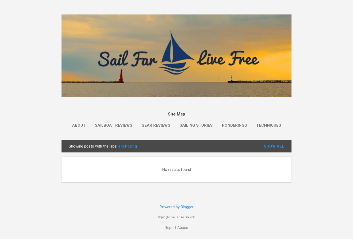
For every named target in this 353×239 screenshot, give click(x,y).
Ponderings (234, 125)
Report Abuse (176, 227)
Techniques (268, 125)
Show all (274, 146)
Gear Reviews (156, 125)
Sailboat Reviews (113, 125)
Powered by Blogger (177, 207)
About (79, 125)
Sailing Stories (196, 125)
